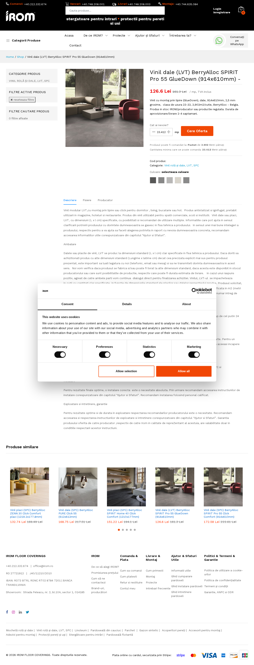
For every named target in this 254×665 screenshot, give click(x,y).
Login (217, 8)
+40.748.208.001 (93, 4)
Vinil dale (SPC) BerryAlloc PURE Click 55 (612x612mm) (76, 513)
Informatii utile (181, 570)
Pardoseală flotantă (119, 634)
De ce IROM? (93, 35)
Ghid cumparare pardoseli (181, 578)
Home (10, 56)
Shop (20, 56)
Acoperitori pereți (173, 630)
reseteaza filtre (23, 99)
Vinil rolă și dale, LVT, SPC (181, 165)
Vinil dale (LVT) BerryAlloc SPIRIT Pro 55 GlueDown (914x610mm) (172, 513)
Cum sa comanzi (131, 570)
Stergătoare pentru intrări (86, 634)
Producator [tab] (105, 200)
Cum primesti (154, 570)
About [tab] (186, 304)
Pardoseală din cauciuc (105, 630)
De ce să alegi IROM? (105, 566)
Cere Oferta (197, 131)
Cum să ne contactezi (98, 580)
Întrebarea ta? (180, 35)
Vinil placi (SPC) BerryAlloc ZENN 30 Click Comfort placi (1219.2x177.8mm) (27, 513)
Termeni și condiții (216, 586)
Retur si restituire (131, 582)
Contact (75, 45)
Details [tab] (127, 304)
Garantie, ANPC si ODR (219, 592)
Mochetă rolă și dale (19, 630)
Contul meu (127, 588)
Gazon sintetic (148, 630)
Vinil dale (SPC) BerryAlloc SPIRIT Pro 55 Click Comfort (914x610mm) (221, 513)
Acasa (69, 35)
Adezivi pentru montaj (20, 634)
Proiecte (119, 35)
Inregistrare (221, 12)
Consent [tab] (67, 304)
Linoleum (81, 630)
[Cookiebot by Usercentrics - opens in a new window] (194, 291)
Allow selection (126, 371)
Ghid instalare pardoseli (186, 586)
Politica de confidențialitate (222, 580)
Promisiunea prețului (104, 572)
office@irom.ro (43, 566)
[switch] (104, 355)
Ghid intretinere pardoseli (181, 594)
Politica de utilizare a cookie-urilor (223, 572)
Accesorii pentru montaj (204, 630)
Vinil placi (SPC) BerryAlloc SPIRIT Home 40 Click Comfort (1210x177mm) (124, 513)
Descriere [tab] (70, 200)
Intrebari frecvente (158, 588)
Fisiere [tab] (87, 200)
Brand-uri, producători (99, 590)
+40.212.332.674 (35, 4)
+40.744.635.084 (186, 4)
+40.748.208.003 (139, 4)
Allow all (184, 371)
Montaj (150, 576)
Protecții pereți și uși (51, 634)
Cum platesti (128, 576)
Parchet (130, 630)
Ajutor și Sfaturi (147, 35)
